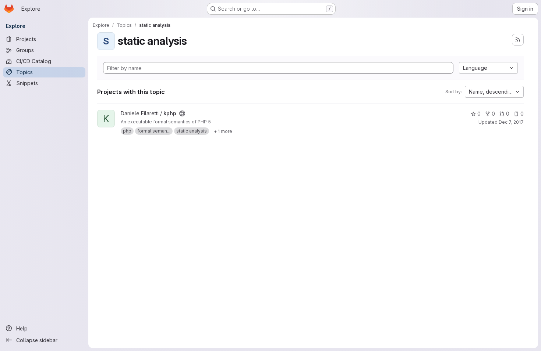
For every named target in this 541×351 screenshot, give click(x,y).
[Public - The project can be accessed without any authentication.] (182, 113)
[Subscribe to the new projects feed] (518, 40)
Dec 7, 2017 (511, 122)
